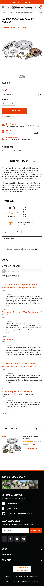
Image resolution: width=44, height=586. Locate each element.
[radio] (32, 207)
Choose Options (32, 448)
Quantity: (5, 99)
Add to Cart (16, 111)
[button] (7, 305)
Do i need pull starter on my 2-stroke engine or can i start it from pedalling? (19, 365)
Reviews (25, 161)
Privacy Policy (18, 576)
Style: (4, 90)
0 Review (15, 217)
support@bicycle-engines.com (19, 513)
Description (14, 161)
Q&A (33, 161)
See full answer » (35, 303)
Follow (3, 290)
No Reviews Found (8, 239)
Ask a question (22, 27)
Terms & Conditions (33, 576)
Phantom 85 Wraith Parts (24, 13)
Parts (10, 13)
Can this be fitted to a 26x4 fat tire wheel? (22, 312)
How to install (8, 339)
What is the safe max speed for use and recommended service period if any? (20, 286)
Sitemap (7, 576)
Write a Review (22, 235)
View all (4, 414)
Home (4, 13)
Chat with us (12, 504)
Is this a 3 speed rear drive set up (17, 391)
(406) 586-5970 (13, 509)
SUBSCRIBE (36, 530)
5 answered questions (8, 27)
